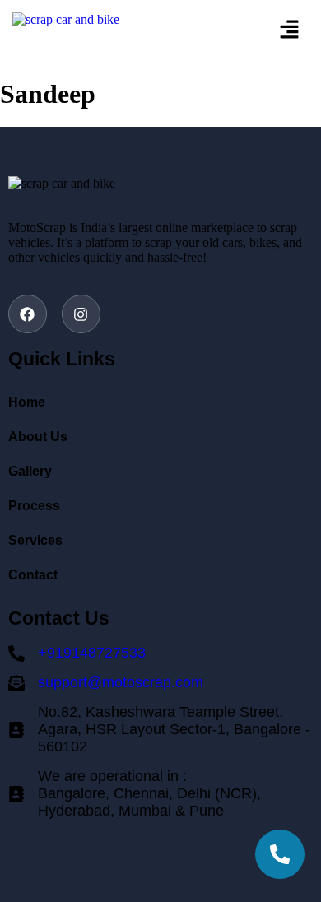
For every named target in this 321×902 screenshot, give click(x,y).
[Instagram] (81, 314)
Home (26, 402)
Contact (33, 575)
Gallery (30, 471)
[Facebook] (27, 314)
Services (35, 540)
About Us (37, 437)
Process (34, 506)
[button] (267, 30)
